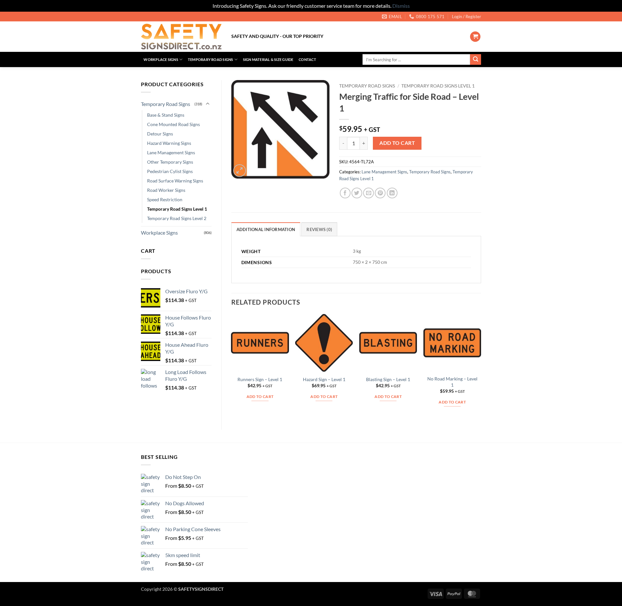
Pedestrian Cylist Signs (170, 171)
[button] (466, 16)
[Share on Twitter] (356, 193)
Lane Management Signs (171, 152)
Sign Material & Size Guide (268, 59)
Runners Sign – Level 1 (259, 379)
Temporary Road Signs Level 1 (177, 209)
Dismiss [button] (401, 6)
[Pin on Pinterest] (380, 193)
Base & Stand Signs (165, 115)
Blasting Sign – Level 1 (388, 379)
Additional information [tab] (265, 229)
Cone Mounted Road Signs (173, 124)
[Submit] (475, 59)
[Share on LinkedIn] (392, 193)
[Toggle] (208, 104)
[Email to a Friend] (368, 193)
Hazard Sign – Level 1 (324, 379)
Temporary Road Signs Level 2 (176, 218)
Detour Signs (160, 133)
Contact (307, 59)
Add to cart (397, 143)
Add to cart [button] (260, 396)
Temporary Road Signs (210, 59)
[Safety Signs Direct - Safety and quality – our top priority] (181, 37)
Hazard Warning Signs (169, 143)
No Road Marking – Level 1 (452, 382)
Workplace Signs (161, 59)
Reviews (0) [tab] (319, 229)
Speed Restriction (164, 199)
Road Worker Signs (166, 190)
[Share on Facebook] (345, 193)
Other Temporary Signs (170, 162)
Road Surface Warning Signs (175, 180)
